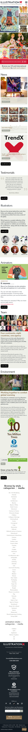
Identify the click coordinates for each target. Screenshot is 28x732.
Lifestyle (14, 563)
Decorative (14, 527)
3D (14, 639)
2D (14, 637)
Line (14, 565)
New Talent (14, 578)
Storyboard (14, 604)
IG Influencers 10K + (14, 555)
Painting (14, 582)
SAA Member (18, 726)
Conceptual (14, 523)
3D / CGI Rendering (14, 493)
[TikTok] (14, 704)
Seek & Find (14, 600)
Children (14, 515)
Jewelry (14, 559)
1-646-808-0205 (14, 660)
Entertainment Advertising (14, 535)
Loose (14, 569)
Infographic (14, 557)
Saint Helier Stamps (7, 127)
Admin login (23, 726)
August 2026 (14, 716)
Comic (14, 521)
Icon (14, 553)
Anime (14, 499)
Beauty (14, 503)
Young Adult (14, 616)
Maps (14, 572)
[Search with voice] (23, 62)
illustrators (6, 68)
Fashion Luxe (14, 541)
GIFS (14, 631)
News (4, 74)
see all (3, 198)
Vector (14, 610)
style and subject (19, 68)
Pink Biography (6, 99)
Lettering (14, 561)
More (3, 463)
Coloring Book (14, 519)
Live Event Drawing (14, 567)
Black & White (14, 505)
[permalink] (26, 103)
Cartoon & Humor (14, 511)
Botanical (14, 509)
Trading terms (5, 726)
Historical (14, 551)
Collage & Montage (14, 517)
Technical (14, 608)
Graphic (14, 549)
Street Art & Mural (14, 606)
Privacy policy (11, 726)
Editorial (14, 529)
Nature (14, 576)
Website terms (22, 725)
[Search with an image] (25, 62)
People (14, 588)
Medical (14, 574)
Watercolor (14, 612)
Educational (14, 533)
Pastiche (14, 586)
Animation (14, 497)
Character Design (14, 513)
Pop (14, 594)
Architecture (14, 501)
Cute (14, 525)
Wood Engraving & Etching (14, 614)
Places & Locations (14, 592)
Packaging (14, 580)
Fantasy (14, 537)
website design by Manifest (7, 729)
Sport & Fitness (14, 602)
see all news (4, 164)
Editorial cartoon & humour (14, 531)
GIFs (14, 547)
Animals (14, 495)
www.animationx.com (7, 304)
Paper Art (14, 584)
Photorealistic (14, 590)
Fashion (14, 539)
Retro (14, 598)
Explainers (14, 633)
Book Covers (14, 507)
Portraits (14, 596)
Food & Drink (14, 543)
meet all (3, 231)
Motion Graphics (14, 635)
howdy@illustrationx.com (14, 658)
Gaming (14, 545)
